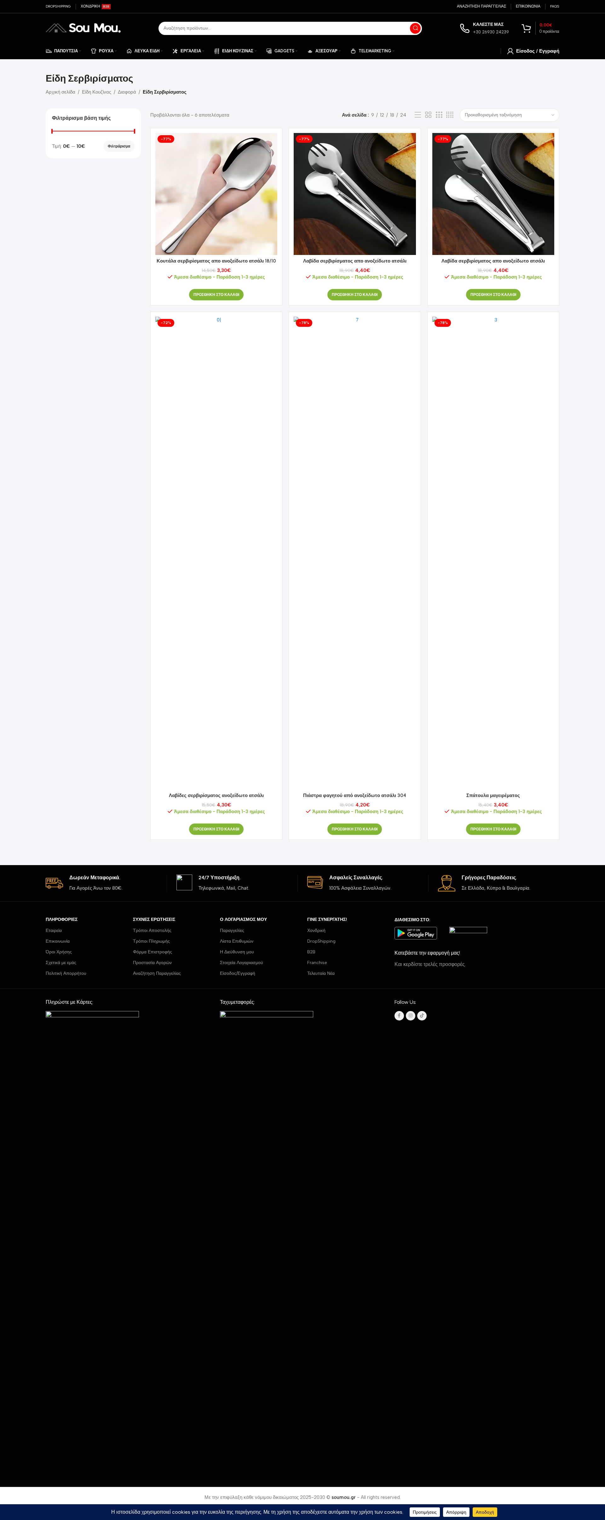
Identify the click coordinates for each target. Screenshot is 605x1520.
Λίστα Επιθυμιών (236, 941)
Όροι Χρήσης (59, 952)
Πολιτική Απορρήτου (66, 973)
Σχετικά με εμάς (61, 962)
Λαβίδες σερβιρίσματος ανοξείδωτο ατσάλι (216, 795)
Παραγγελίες (232, 930)
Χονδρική (316, 930)
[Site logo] (83, 28)
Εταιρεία (54, 930)
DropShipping (321, 941)
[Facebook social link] (399, 1015)
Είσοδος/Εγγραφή (237, 973)
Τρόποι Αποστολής (152, 930)
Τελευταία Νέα (321, 973)
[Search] (415, 28)
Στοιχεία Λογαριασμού (241, 962)
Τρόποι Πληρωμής (151, 941)
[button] (216, 294)
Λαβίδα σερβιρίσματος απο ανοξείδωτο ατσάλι (354, 261)
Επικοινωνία (58, 941)
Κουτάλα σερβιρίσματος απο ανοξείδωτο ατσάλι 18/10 (216, 261)
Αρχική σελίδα (60, 92)
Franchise (317, 962)
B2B (311, 952)
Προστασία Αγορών (152, 962)
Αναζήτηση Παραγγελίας (157, 973)
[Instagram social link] (410, 1015)
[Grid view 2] (428, 115)
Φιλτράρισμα (119, 146)
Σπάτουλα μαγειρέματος (493, 795)
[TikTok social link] (422, 1015)
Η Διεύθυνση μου (237, 952)
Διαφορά (127, 92)
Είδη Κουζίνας (96, 92)
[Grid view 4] (449, 115)
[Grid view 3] (439, 115)
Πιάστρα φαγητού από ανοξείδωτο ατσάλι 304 (354, 795)
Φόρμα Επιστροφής (152, 952)
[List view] (418, 115)
